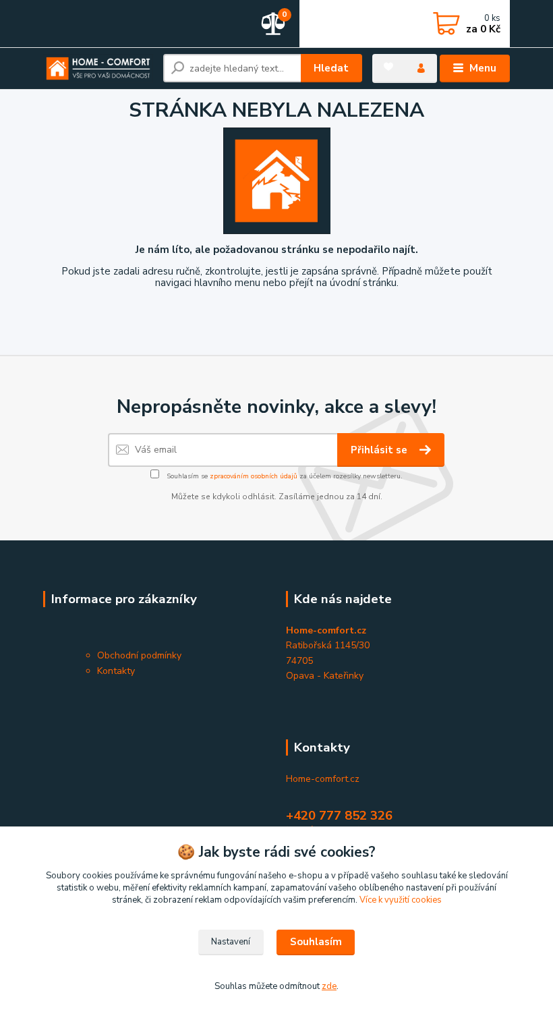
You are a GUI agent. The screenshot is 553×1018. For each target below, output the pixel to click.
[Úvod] (98, 68)
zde (329, 986)
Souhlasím (316, 942)
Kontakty (116, 670)
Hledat (331, 68)
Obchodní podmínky (139, 655)
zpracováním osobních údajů (253, 476)
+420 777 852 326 (339, 815)
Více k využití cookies (400, 900)
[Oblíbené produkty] (388, 67)
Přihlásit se (380, 450)
